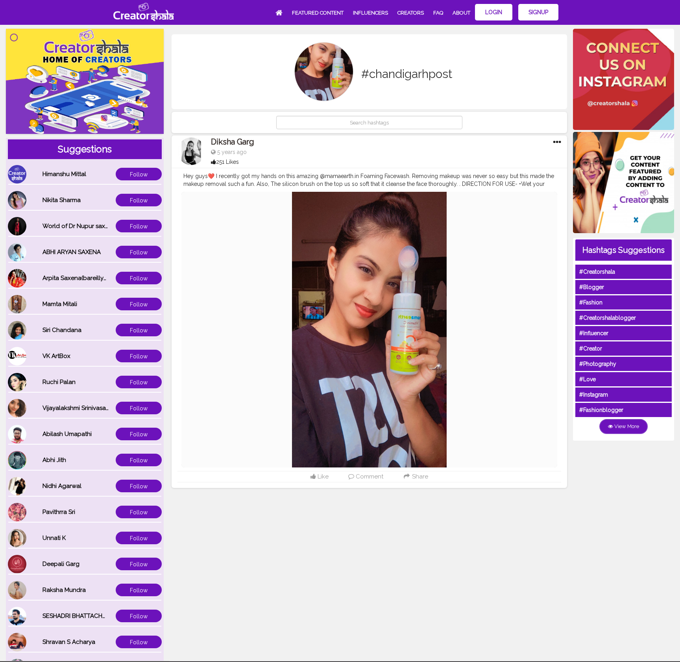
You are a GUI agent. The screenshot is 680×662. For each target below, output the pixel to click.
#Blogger (591, 287)
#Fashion (590, 302)
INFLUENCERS (370, 13)
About (461, 13)
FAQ (438, 13)
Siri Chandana (61, 330)
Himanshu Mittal (64, 174)
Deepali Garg (60, 563)
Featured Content (318, 13)
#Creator (590, 348)
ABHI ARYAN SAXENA (71, 252)
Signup (538, 12)
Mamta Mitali (59, 304)
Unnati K (54, 537)
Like (322, 476)
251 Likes (227, 162)
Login (493, 12)
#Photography (597, 364)
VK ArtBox (56, 356)
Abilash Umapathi (67, 434)
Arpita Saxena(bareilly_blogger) (86, 278)
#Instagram (593, 394)
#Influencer (593, 333)
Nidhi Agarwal (61, 486)
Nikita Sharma (61, 200)
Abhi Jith (54, 460)
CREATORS (410, 13)
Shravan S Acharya (68, 641)
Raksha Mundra (64, 589)
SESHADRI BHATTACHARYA (79, 615)
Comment (368, 476)
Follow (139, 174)
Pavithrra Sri (58, 512)
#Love (587, 379)
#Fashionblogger (601, 410)
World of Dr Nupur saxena (79, 226)
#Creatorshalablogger (607, 318)
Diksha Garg (232, 141)
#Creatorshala (597, 272)
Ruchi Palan (59, 382)
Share (419, 476)
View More (626, 426)
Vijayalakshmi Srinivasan (75, 408)
